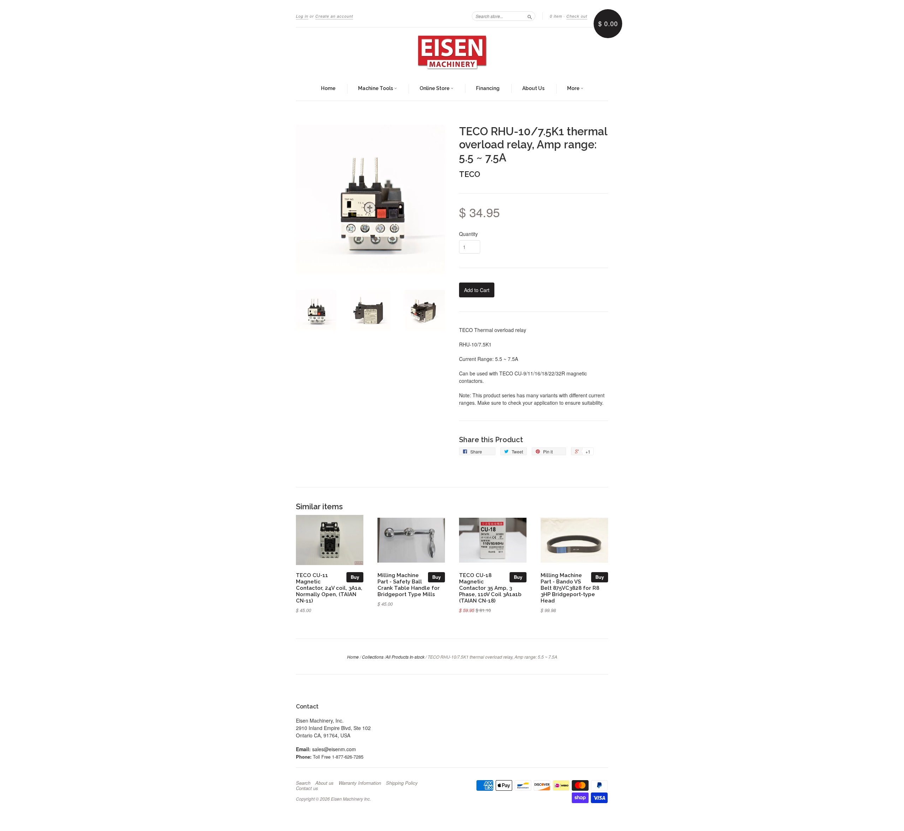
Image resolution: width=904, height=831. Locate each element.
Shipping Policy (402, 782)
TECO (469, 174)
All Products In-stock (405, 657)
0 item (556, 16)
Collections (372, 657)
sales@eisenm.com (334, 749)
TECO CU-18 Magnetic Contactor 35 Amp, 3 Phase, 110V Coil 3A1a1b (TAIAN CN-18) (490, 587)
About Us (533, 88)
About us (324, 782)
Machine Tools (376, 88)
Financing (488, 88)
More (574, 88)
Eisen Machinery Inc (350, 799)
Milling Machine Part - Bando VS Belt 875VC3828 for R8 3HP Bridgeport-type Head (570, 587)
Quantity (468, 234)
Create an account (334, 16)
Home (328, 88)
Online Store (435, 88)
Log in (302, 16)
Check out (576, 16)
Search (303, 782)
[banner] (452, 52)
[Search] (530, 16)
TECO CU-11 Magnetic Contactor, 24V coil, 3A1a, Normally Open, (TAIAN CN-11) (329, 587)
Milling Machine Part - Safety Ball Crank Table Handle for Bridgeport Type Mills (408, 584)
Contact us (307, 788)
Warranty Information (360, 782)
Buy (355, 577)
